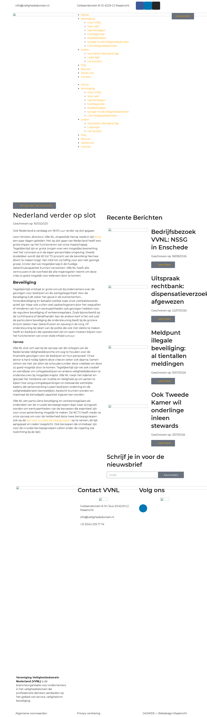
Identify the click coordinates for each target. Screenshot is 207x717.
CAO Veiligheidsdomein (102, 45)
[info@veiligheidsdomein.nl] (14, 5)
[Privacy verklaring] (75, 713)
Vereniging (88, 18)
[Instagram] (156, 6)
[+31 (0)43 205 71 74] (79, 523)
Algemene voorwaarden (31, 713)
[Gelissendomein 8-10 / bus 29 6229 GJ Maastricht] (79, 505)
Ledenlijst (93, 57)
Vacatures (87, 73)
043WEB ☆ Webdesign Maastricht (165, 713)
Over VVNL (94, 22)
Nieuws (85, 69)
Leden (85, 49)
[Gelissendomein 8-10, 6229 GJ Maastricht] (75, 5)
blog (98, 236)
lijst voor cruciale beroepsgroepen (49, 420)
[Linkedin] (148, 6)
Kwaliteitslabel (96, 38)
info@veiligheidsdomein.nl (32, 5)
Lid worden (94, 61)
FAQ (83, 65)
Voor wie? (93, 26)
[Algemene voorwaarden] (14, 713)
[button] (103, 81)
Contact (86, 76)
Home (85, 14)
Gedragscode (96, 34)
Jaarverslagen (96, 30)
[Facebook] (140, 6)
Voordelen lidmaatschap (103, 53)
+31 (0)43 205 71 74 (92, 524)
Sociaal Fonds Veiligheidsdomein (108, 41)
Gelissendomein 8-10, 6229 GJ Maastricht (103, 5)
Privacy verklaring (88, 713)
